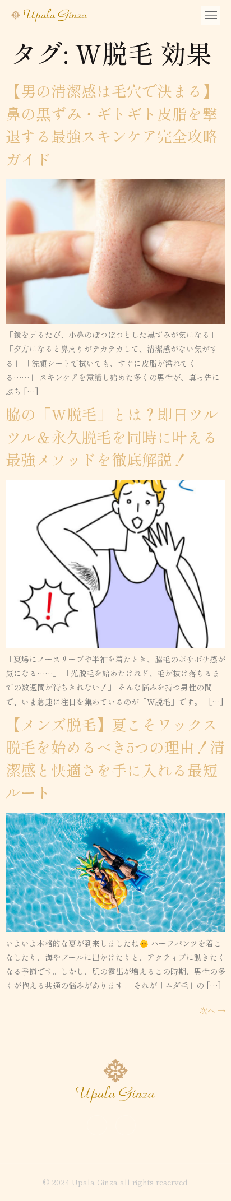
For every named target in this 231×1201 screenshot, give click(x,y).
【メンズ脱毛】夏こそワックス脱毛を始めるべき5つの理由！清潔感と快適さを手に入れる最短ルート (115, 758)
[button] (210, 15)
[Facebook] (126, 1125)
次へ (212, 1010)
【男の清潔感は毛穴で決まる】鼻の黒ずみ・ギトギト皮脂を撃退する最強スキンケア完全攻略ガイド (112, 125)
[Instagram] (97, 1125)
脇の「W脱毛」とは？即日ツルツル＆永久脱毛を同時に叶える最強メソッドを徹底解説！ (112, 436)
